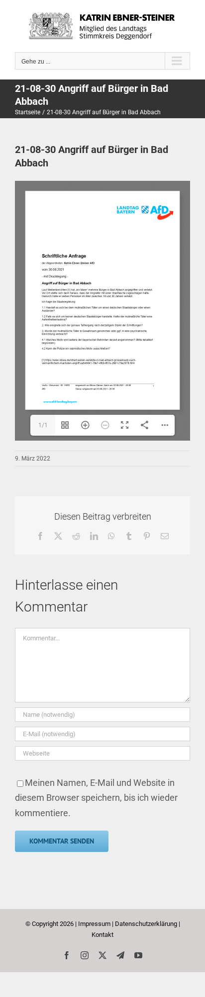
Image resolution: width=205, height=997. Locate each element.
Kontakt (102, 934)
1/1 (43, 425)
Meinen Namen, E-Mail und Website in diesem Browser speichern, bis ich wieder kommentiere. (96, 797)
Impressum (94, 923)
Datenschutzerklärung (146, 923)
